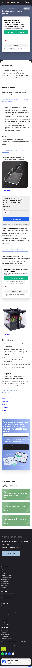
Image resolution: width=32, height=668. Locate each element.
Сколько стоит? (5, 630)
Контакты (3, 632)
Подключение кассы (6, 610)
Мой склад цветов (5, 624)
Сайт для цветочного (6, 608)
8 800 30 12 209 (4, 656)
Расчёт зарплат (5, 620)
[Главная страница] (13, 2)
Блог (2, 569)
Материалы (11, 8)
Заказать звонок (16, 291)
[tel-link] (9, 653)
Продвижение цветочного (8, 612)
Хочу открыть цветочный (7, 593)
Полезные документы (6, 575)
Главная (4, 8)
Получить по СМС (16, 45)
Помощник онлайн (6, 616)
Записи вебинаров (6, 577)
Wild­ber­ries (5, 401)
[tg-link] (6, 653)
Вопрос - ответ (5, 583)
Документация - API (6, 638)
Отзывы (3, 573)
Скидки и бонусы (5, 614)
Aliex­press (4, 404)
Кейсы (3, 571)
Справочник (4, 587)
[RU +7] (6, 40)
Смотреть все (13, 485)
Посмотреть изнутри (8, 445)
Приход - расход (5, 605)
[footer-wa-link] (2, 653)
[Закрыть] (29, 660)
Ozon (3, 398)
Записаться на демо (17, 278)
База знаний (4, 581)
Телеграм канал (5, 579)
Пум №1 (4, 410)
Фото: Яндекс (6, 190)
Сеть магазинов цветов (7, 597)
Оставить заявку (16, 219)
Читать (9, 553)
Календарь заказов (6, 622)
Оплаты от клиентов (6, 618)
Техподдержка (5, 634)
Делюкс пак (5, 407)
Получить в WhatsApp (17, 32)
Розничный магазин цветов (8, 595)
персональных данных (16, 49)
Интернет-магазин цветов (8, 599)
